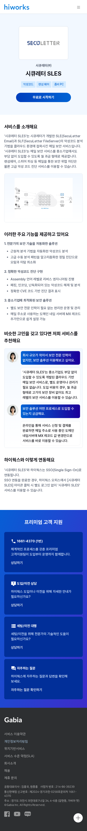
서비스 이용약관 (15, 734)
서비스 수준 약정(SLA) (19, 756)
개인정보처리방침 (16, 741)
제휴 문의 (10, 778)
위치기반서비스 (14, 749)
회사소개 (10, 763)
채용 (7, 771)
